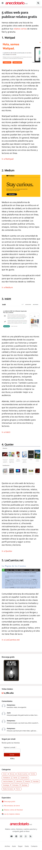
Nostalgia (6, 785)
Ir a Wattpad (7, 159)
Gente (15, 777)
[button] (2, 3)
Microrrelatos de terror (12, 806)
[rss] (30, 836)
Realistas (24, 785)
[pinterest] (16, 836)
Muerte (27, 781)
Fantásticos (6, 777)
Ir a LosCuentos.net (11, 639)
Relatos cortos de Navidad (13, 810)
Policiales (15, 785)
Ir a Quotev (7, 551)
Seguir (20, 846)
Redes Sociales (8, 789)
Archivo (7, 846)
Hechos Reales (8, 781)
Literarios (19, 781)
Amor (5, 774)
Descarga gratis (9, 801)
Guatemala (24, 777)
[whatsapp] (26, 836)
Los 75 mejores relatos (12, 814)
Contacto (34, 846)
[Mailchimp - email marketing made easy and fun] (12, 759)
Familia (33, 774)
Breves (12, 774)
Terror (18, 789)
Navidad (35, 781)
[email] (21, 836)
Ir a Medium (7, 287)
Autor (14, 846)
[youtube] (11, 836)
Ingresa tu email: (10, 747)
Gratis (27, 846)
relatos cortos (20, 28)
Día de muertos (22, 774)
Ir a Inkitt (6, 432)
